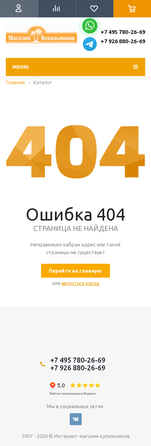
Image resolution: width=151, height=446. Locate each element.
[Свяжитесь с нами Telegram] (90, 49)
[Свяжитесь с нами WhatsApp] (89, 28)
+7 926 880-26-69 (123, 41)
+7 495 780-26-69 (123, 32)
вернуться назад (80, 283)
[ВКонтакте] (76, 419)
